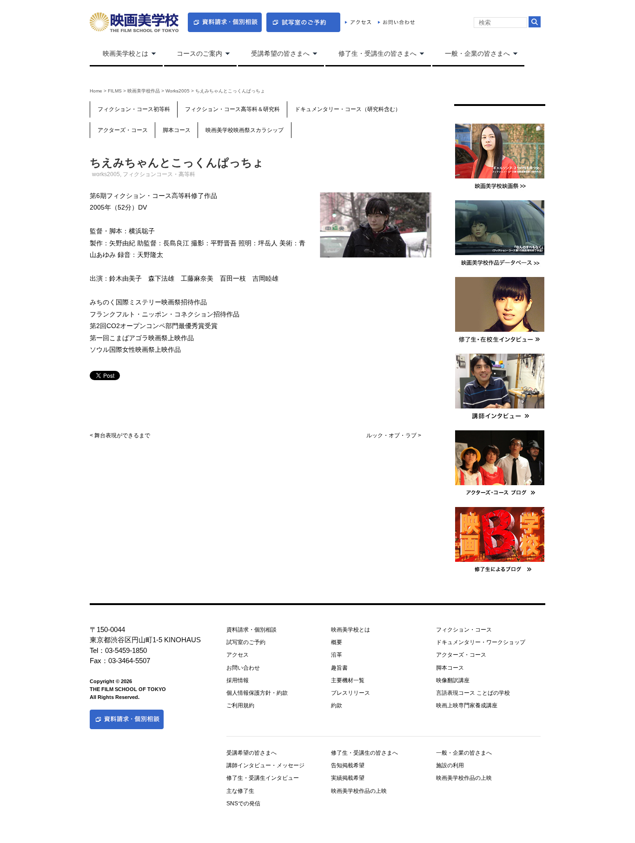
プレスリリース (350, 693)
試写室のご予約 (245, 642)
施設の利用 (450, 765)
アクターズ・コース (123, 130)
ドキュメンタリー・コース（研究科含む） (348, 109)
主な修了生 (240, 791)
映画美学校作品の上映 (359, 791)
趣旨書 (339, 668)
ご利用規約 (240, 705)
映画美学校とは (119, 54)
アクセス (237, 655)
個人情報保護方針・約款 (257, 693)
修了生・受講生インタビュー (262, 778)
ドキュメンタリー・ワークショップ (480, 642)
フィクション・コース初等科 (134, 109)
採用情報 (237, 680)
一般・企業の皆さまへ (471, 54)
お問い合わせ (243, 668)
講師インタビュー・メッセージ (265, 765)
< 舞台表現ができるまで (120, 435)
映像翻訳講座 (453, 680)
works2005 (177, 90)
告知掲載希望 (347, 765)
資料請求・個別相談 (251, 629)
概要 (336, 642)
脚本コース (177, 130)
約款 (336, 705)
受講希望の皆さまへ (274, 54)
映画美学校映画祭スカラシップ (244, 130)
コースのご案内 (193, 54)
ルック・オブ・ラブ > (393, 435)
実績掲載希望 (347, 778)
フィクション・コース (464, 629)
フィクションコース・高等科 (159, 174)
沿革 (336, 655)
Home (96, 90)
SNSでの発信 (243, 803)
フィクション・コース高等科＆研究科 (232, 109)
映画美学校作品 (143, 90)
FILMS (115, 90)
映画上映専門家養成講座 (466, 705)
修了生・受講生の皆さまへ (371, 54)
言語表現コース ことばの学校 (473, 693)
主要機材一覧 (347, 680)
